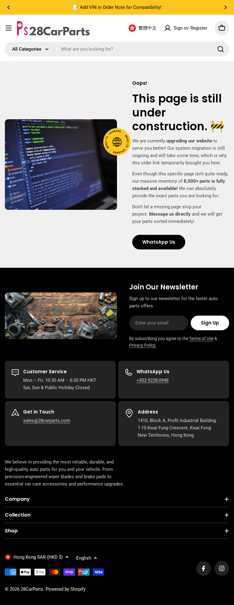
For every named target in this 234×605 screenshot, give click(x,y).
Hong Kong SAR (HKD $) (38, 557)
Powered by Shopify (66, 589)
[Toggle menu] (8, 28)
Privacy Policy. (142, 345)
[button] (8, 7)
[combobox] (117, 49)
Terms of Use (201, 338)
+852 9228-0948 (152, 380)
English (83, 558)
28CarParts (32, 589)
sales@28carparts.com (46, 420)
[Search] (220, 49)
